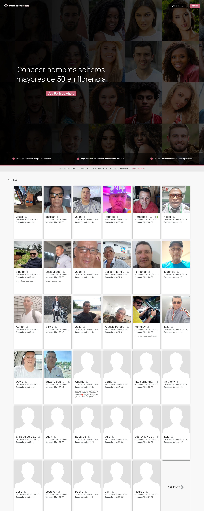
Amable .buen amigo (53, 281)
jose (166, 326)
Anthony (169, 381)
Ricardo (139, 491)
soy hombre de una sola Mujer (145, 336)
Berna (49, 326)
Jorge (108, 381)
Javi (107, 491)
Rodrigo (110, 216)
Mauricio (169, 271)
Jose (19, 491)
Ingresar (194, 6)
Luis (107, 436)
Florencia (124, 168)
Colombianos (98, 168)
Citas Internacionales (67, 168)
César (19, 216)
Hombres (85, 168)
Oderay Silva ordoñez (144, 436)
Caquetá (112, 168)
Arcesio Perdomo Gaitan (115, 326)
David (19, 381)
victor (167, 216)
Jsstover (51, 491)
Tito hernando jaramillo (144, 381)
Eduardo (80, 436)
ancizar (50, 216)
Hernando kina (143, 216)
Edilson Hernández (115, 271)
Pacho (79, 491)
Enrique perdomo (26, 436)
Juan (78, 216)
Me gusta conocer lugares (25, 281)
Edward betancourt (56, 381)
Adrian (20, 326)
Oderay (79, 381)
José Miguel (53, 271)
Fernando (140, 271)
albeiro (20, 271)
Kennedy (140, 326)
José (78, 326)
